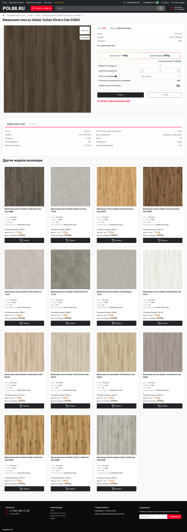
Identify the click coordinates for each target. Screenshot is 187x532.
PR (12, 529)
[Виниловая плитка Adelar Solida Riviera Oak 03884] (47, 69)
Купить (120, 95)
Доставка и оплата (16, 2)
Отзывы (33, 124)
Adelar (30, 15)
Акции (52, 518)
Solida (37, 15)
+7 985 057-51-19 (149, 2)
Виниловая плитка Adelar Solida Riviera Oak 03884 (62, 15)
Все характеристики (106, 46)
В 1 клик (165, 95)
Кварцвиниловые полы (16, 15)
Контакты (48, 2)
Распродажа (59, 2)
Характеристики (16, 124)
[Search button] (161, 8)
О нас (5, 2)
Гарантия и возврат (34, 2)
